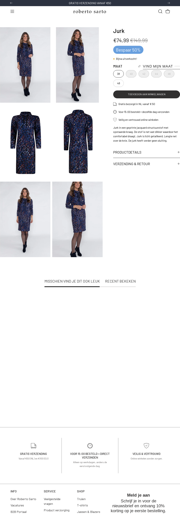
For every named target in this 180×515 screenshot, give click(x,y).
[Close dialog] (138, 221)
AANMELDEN (63, 274)
